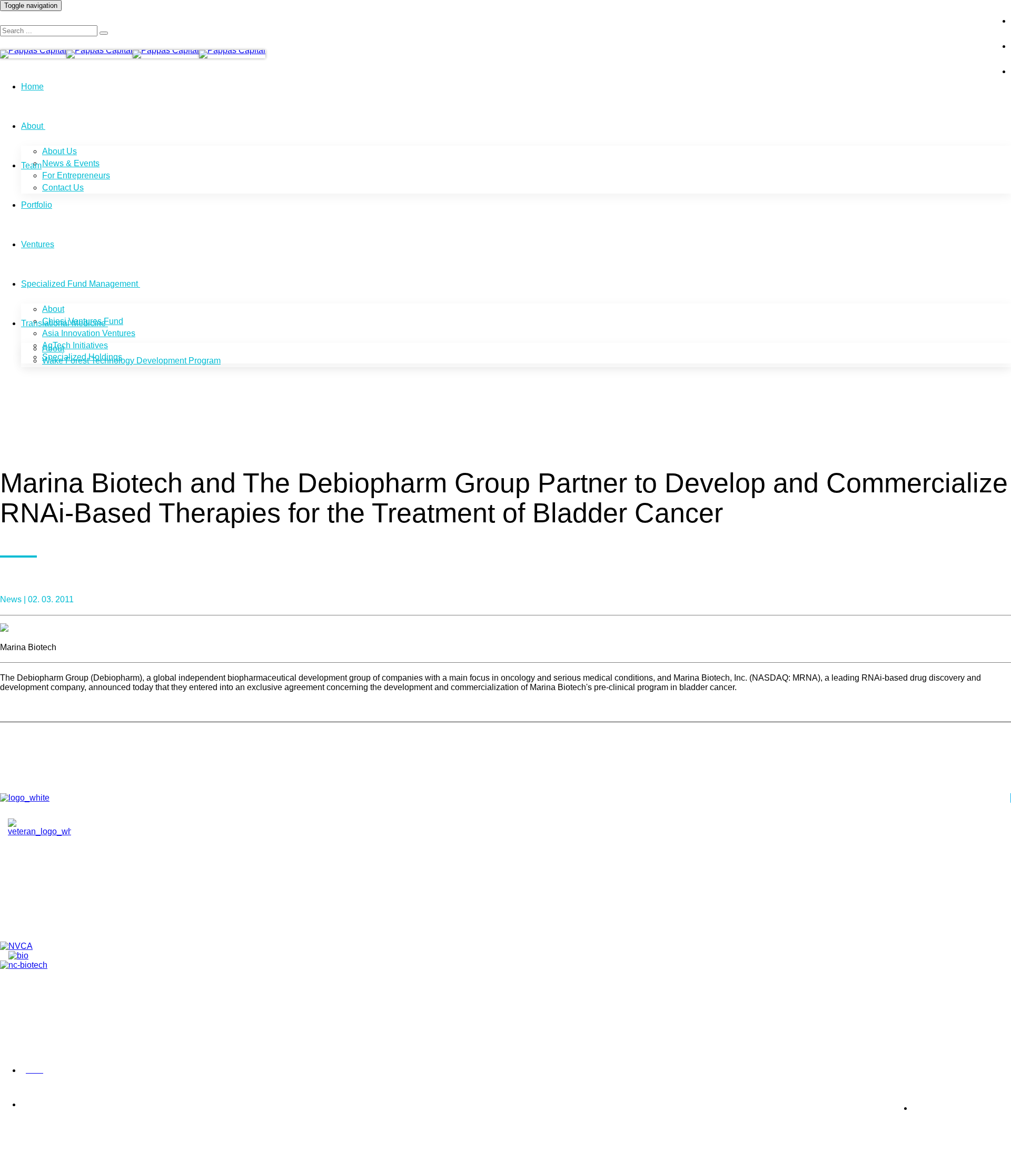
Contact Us (63, 187)
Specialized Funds (58, 921)
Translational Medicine (63, 323)
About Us (59, 151)
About (32, 126)
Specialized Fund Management (79, 283)
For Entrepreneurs (76, 175)
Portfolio (36, 204)
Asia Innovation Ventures (88, 333)
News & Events (71, 163)
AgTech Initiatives (75, 345)
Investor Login (950, 12)
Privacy (10, 1070)
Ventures (37, 244)
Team (31, 165)
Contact (38, 897)
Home (32, 86)
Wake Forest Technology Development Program (131, 360)
